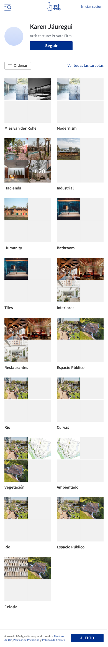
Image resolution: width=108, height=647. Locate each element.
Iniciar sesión (91, 7)
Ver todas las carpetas (86, 65)
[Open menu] (7, 7)
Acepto (87, 638)
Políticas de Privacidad (26, 640)
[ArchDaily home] (54, 6)
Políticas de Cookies (53, 640)
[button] (17, 66)
